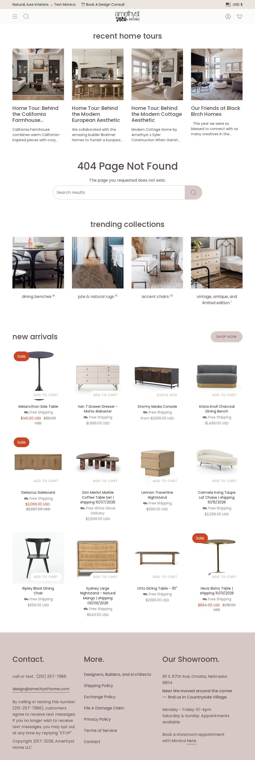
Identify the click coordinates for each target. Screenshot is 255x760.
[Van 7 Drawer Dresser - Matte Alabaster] (98, 376)
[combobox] (119, 192)
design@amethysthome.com (40, 689)
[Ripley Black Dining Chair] (38, 558)
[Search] (193, 192)
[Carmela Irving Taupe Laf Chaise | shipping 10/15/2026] (217, 462)
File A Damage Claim (104, 708)
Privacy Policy (97, 719)
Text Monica (64, 4)
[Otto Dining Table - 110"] (157, 558)
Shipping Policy (98, 686)
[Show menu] (15, 16)
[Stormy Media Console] (157, 376)
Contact (92, 742)
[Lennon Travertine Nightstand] (157, 462)
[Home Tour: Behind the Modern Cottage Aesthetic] (157, 74)
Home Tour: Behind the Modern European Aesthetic (96, 114)
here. (192, 741)
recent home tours (127, 36)
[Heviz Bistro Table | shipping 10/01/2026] (217, 558)
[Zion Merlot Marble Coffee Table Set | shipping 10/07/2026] (98, 462)
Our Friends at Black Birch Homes (215, 111)
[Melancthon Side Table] (38, 376)
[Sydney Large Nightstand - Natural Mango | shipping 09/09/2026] (98, 558)
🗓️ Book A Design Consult (103, 4)
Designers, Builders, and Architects (117, 674)
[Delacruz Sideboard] (38, 462)
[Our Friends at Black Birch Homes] (217, 74)
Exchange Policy (100, 697)
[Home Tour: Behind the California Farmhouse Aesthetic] (38, 74)
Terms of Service (100, 730)
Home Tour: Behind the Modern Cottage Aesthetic (156, 114)
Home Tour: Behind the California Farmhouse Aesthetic (35, 114)
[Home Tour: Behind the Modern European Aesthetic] (98, 74)
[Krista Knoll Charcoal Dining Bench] (217, 376)
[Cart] (239, 16)
